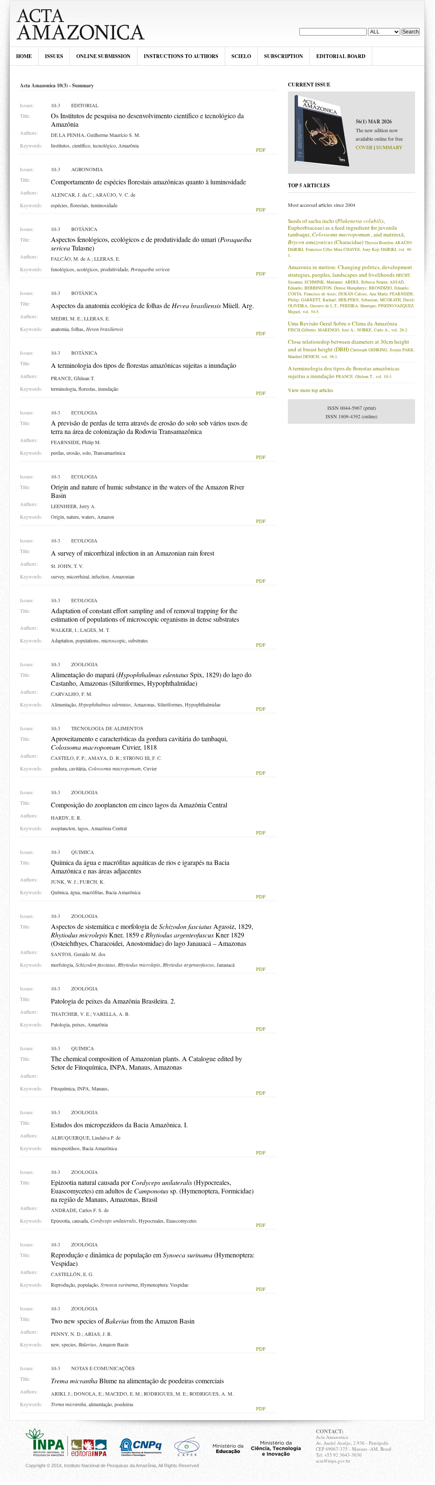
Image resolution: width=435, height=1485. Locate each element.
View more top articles (310, 390)
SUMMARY (389, 147)
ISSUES (54, 56)
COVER (364, 147)
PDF (261, 149)
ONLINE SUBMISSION (103, 56)
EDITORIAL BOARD (340, 56)
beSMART (85, 23)
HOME (24, 56)
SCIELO (241, 56)
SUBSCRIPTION (283, 56)
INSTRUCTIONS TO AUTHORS (181, 56)
